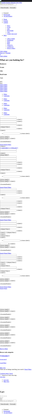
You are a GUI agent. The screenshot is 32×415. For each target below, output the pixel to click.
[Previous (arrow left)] (0, 397)
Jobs (8, 29)
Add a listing (3, 51)
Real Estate (10, 30)
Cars (8, 32)
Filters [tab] (5, 94)
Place (8, 25)
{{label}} (19, 119)
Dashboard (10, 40)
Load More (3, 363)
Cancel (11, 373)
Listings (6, 22)
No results (13, 7)
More (5, 35)
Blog (8, 43)
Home (5, 19)
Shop (8, 42)
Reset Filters (7, 144)
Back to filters (4, 349)
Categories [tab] (7, 96)
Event (8, 27)
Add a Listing (11, 38)
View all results (5, 7)
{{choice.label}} (25, 133)
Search (2, 144)
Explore (6, 21)
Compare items (4, 373)
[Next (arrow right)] (2, 397)
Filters (2, 84)
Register (8, 53)
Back (5, 288)
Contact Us (10, 46)
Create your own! (12, 34)
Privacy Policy (11, 48)
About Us (10, 45)
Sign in (2, 53)
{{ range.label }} (5, 148)
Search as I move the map (9, 375)
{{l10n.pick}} (14, 148)
